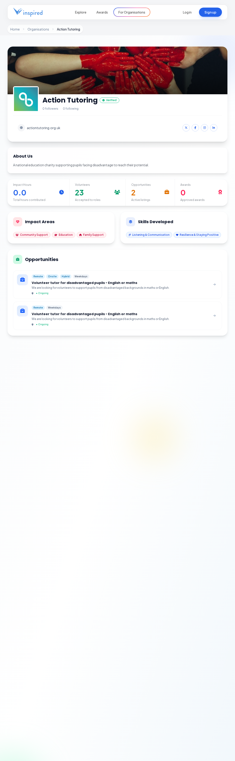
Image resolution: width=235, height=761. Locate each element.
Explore (80, 12)
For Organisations (131, 12)
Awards (102, 12)
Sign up (210, 12)
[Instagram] (204, 127)
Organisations (38, 29)
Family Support (93, 234)
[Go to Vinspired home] (27, 12)
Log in (187, 12)
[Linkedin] (213, 127)
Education (66, 234)
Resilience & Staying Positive (199, 234)
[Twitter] (186, 127)
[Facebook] (195, 127)
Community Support (34, 234)
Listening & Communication (151, 234)
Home (15, 29)
